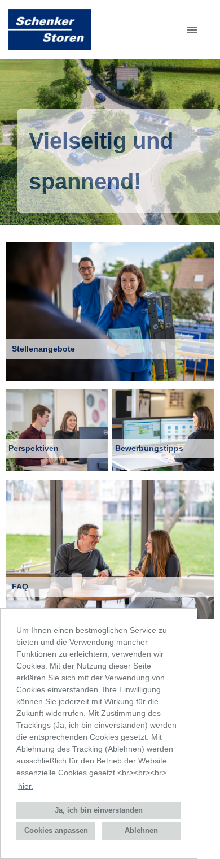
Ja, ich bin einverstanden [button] (99, 810)
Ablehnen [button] (141, 831)
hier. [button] (25, 786)
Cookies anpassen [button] (56, 831)
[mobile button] (192, 29)
